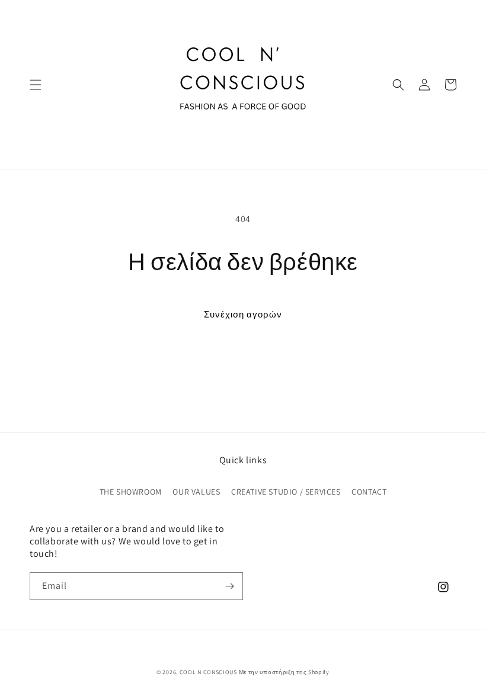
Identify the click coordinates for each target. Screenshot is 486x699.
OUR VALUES (196, 491)
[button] (36, 85)
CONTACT (368, 491)
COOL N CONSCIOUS (208, 672)
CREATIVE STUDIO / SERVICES (286, 491)
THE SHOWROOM (131, 491)
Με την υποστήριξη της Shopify (284, 672)
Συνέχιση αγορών (243, 314)
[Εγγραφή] (229, 586)
